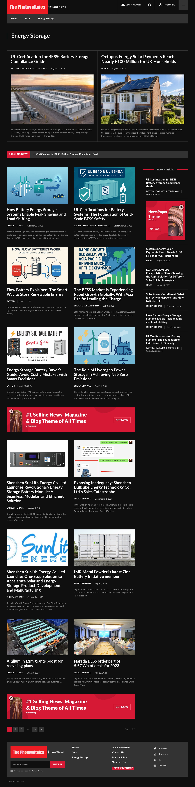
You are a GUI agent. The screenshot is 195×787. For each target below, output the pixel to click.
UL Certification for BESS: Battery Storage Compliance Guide (163, 183)
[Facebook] (155, 749)
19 (35, 729)
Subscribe (57, 764)
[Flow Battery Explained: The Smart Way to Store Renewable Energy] (37, 265)
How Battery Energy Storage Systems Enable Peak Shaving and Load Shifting (36, 214)
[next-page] (41, 729)
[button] (149, 5)
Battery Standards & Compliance (146, 37)
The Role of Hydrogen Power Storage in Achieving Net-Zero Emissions (101, 374)
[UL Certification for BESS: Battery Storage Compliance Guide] (52, 99)
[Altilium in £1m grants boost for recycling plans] (37, 637)
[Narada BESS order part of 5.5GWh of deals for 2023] (104, 637)
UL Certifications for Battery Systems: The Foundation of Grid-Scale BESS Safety (103, 214)
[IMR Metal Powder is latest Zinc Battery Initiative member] (104, 547)
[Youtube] (155, 766)
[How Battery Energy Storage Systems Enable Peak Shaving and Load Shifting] (37, 185)
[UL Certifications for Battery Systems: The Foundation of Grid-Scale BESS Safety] (104, 185)
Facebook (163, 749)
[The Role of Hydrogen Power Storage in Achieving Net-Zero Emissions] (104, 345)
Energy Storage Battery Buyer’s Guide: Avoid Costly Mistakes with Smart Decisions (37, 374)
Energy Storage (15, 226)
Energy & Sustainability (177, 37)
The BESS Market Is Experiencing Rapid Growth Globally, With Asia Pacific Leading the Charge (103, 294)
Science (174, 42)
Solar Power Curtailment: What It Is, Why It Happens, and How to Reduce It (165, 298)
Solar (185, 42)
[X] (155, 760)
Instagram (163, 754)
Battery (123, 37)
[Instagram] (155, 754)
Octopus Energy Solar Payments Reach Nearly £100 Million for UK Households (75, 154)
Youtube (162, 766)
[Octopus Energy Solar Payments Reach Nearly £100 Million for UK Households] (142, 99)
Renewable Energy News (155, 42)
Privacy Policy (37, 771)
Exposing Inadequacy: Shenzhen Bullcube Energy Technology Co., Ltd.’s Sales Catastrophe (102, 487)
